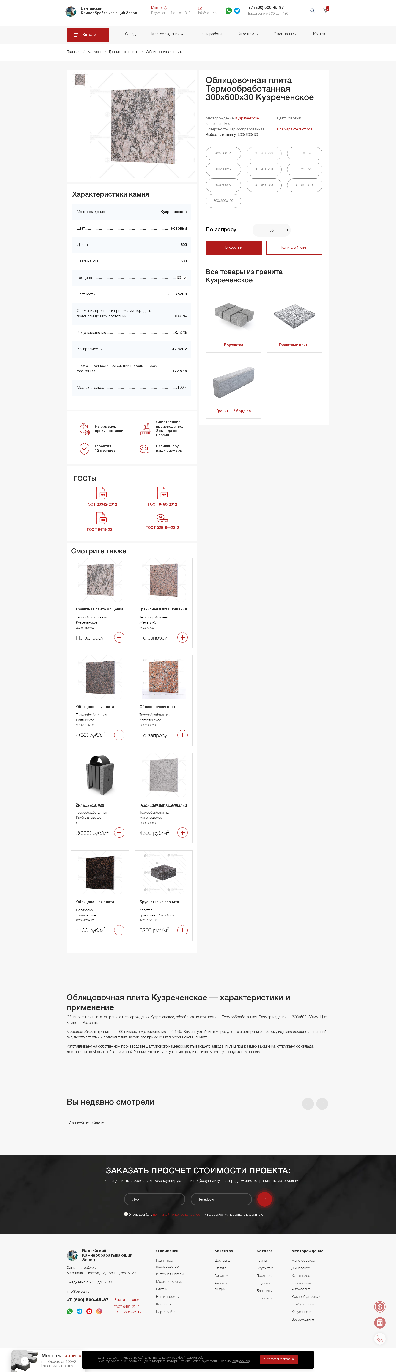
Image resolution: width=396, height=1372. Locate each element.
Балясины (264, 1290)
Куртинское (301, 1275)
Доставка (222, 1260)
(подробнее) (193, 1357)
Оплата (220, 1268)
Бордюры (264, 1275)
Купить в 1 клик (294, 247)
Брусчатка (233, 345)
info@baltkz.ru (78, 1291)
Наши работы (210, 34)
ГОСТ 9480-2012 (126, 1307)
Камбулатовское (305, 1304)
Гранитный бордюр (233, 411)
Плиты (262, 1260)
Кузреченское (247, 118)
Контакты (321, 34)
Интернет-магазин (170, 1274)
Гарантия (221, 1275)
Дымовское (301, 1268)
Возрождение (303, 1319)
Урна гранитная (90, 804)
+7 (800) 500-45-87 (266, 8)
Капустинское (303, 1312)
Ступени (263, 1283)
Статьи (161, 1289)
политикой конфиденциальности (178, 1214)
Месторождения (165, 34)
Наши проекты (167, 1296)
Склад (130, 34)
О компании (284, 34)
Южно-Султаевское (307, 1296)
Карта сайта (166, 1312)
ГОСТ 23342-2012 (127, 1312)
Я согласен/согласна (279, 1359)
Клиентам (246, 34)
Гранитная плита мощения (99, 609)
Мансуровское (303, 1260)
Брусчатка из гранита (159, 902)
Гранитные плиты (294, 345)
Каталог (90, 35)
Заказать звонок (127, 1300)
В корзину (233, 247)
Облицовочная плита (95, 707)
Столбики (264, 1298)
